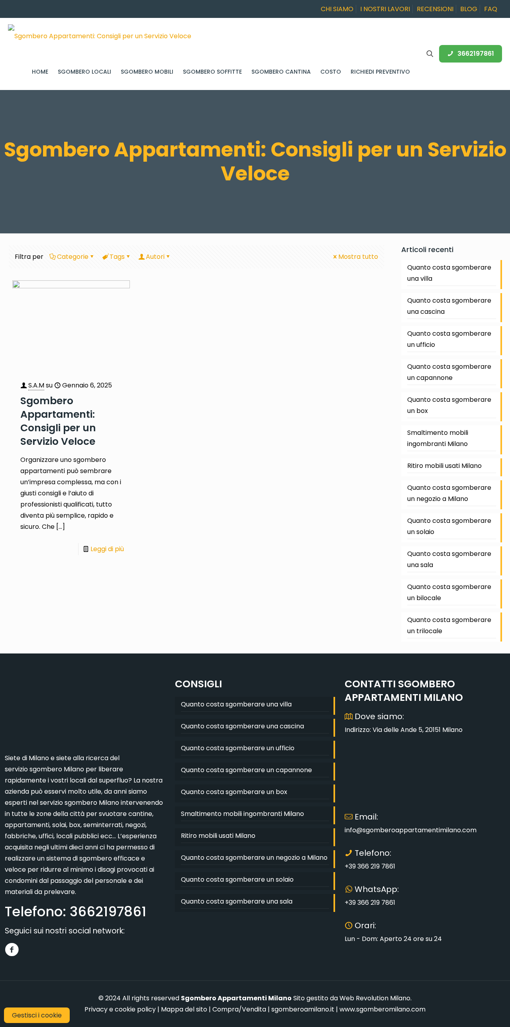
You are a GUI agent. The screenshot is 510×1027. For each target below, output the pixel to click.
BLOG (468, 9)
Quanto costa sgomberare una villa (449, 273)
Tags (117, 256)
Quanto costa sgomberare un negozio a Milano (449, 493)
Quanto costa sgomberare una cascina (449, 306)
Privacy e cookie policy (120, 1009)
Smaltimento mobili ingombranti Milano (437, 438)
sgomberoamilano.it (302, 1009)
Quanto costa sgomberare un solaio (449, 526)
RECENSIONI (435, 9)
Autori (155, 256)
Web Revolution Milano (374, 998)
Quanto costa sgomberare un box (449, 405)
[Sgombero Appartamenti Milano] (99, 36)
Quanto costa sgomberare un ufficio (449, 339)
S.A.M (36, 385)
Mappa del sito (184, 1009)
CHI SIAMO (337, 9)
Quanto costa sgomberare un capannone (449, 372)
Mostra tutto (358, 256)
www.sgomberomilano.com (382, 1009)
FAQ (490, 9)
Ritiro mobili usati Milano (444, 465)
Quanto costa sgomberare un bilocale (449, 592)
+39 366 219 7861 (370, 866)
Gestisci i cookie (37, 1015)
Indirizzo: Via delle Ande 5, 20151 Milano (404, 729)
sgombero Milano (56, 769)
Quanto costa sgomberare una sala (449, 559)
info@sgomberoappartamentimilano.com (411, 830)
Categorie (72, 256)
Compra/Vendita (239, 1009)
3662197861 (475, 53)
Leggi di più (107, 549)
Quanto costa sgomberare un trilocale (449, 625)
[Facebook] (12, 949)
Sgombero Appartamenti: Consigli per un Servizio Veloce (58, 421)
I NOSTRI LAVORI (385, 9)
